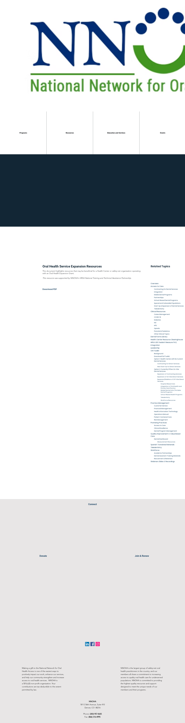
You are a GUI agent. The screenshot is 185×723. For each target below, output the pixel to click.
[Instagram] (98, 644)
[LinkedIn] (87, 644)
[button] (172, 269)
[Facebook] (92, 644)
